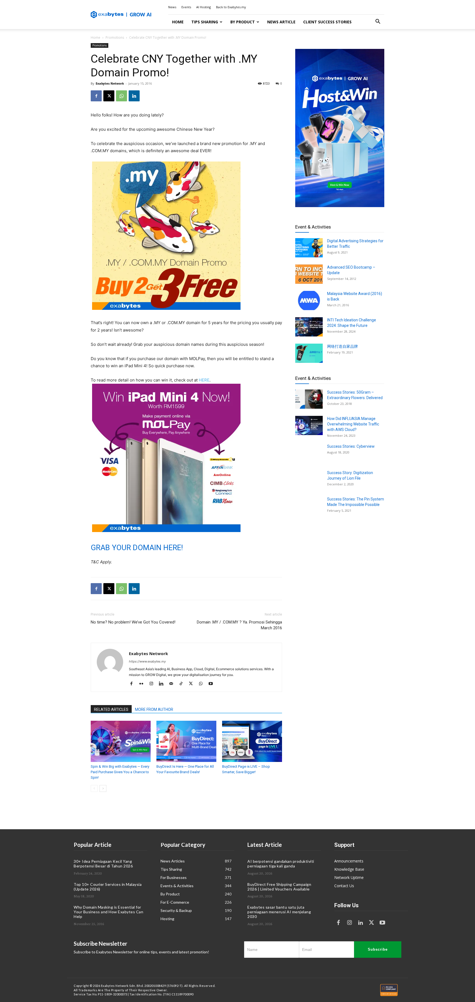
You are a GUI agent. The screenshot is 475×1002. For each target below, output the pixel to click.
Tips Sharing (204, 21)
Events (186, 7)
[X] (108, 95)
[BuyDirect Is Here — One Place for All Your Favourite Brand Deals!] (186, 741)
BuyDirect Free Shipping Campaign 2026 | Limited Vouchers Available (279, 886)
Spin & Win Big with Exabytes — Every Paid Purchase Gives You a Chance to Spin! (120, 772)
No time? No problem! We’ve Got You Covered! (133, 622)
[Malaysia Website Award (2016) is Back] (309, 300)
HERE (204, 380)
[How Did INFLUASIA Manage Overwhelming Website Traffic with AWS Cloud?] (309, 425)
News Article (281, 21)
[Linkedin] (134, 95)
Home (178, 21)
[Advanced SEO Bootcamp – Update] (309, 274)
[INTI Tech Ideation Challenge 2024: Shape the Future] (309, 326)
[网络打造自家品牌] (309, 353)
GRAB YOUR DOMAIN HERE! (138, 547)
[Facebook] (96, 95)
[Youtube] (212, 684)
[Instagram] (153, 684)
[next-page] (103, 788)
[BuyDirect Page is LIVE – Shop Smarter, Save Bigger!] (252, 741)
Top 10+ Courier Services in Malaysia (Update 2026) (108, 886)
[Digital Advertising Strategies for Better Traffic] (309, 247)
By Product (242, 21)
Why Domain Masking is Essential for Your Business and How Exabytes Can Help (108, 912)
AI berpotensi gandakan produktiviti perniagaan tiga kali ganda (280, 863)
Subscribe (378, 949)
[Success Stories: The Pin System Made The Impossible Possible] (309, 506)
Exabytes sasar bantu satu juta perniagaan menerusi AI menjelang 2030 (279, 912)
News (172, 7)
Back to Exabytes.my (231, 7)
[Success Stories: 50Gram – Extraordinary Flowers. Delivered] (309, 399)
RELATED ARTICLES (111, 709)
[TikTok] (182, 684)
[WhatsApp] (121, 95)
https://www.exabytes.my (147, 661)
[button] (377, 22)
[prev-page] (94, 788)
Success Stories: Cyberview (351, 446)
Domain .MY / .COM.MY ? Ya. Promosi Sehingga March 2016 (239, 625)
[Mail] (173, 684)
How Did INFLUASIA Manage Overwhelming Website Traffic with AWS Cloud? (353, 424)
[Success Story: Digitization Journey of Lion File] (309, 479)
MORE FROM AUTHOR (154, 709)
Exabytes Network (110, 83)
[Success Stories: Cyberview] (309, 453)
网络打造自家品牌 (342, 346)
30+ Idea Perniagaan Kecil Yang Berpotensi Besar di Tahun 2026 (103, 863)
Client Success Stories (327, 21)
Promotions (115, 37)
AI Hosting (203, 7)
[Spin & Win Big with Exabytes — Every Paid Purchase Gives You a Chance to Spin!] (121, 741)
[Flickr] (143, 684)
